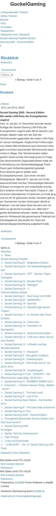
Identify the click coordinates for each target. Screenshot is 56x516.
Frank (3, 84)
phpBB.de (39, 491)
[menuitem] (14, 12)
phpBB (18, 482)
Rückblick (9, 57)
